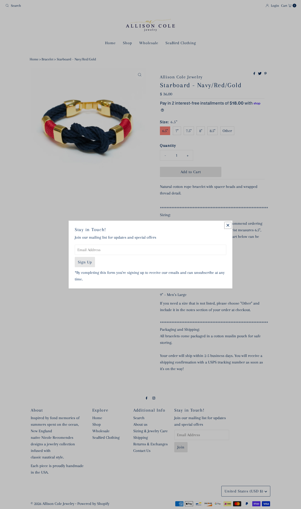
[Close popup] (227, 225)
